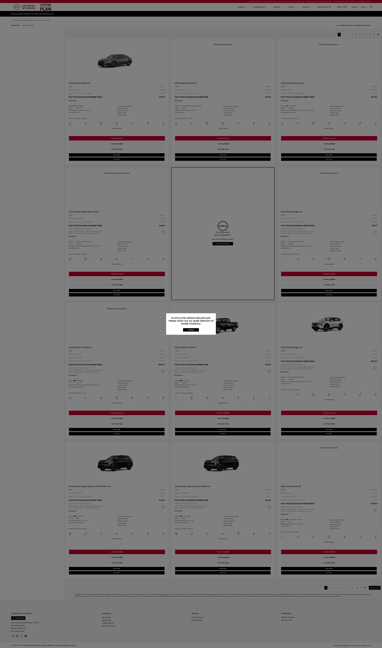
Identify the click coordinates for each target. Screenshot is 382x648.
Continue (191, 330)
